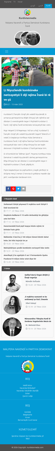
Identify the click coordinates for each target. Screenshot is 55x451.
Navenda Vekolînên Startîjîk (27, 391)
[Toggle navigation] (6, 51)
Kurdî (48, 6)
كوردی (32, 6)
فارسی (40, 6)
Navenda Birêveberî (27, 388)
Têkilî (27, 439)
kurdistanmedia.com (35, 447)
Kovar (20, 2)
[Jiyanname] (33, 38)
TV (14, 2)
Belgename (27, 415)
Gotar (27, 394)
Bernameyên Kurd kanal (27, 420)
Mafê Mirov (27, 386)
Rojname (7, 2)
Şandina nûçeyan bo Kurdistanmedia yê (27, 436)
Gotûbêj (27, 412)
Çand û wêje (27, 396)
